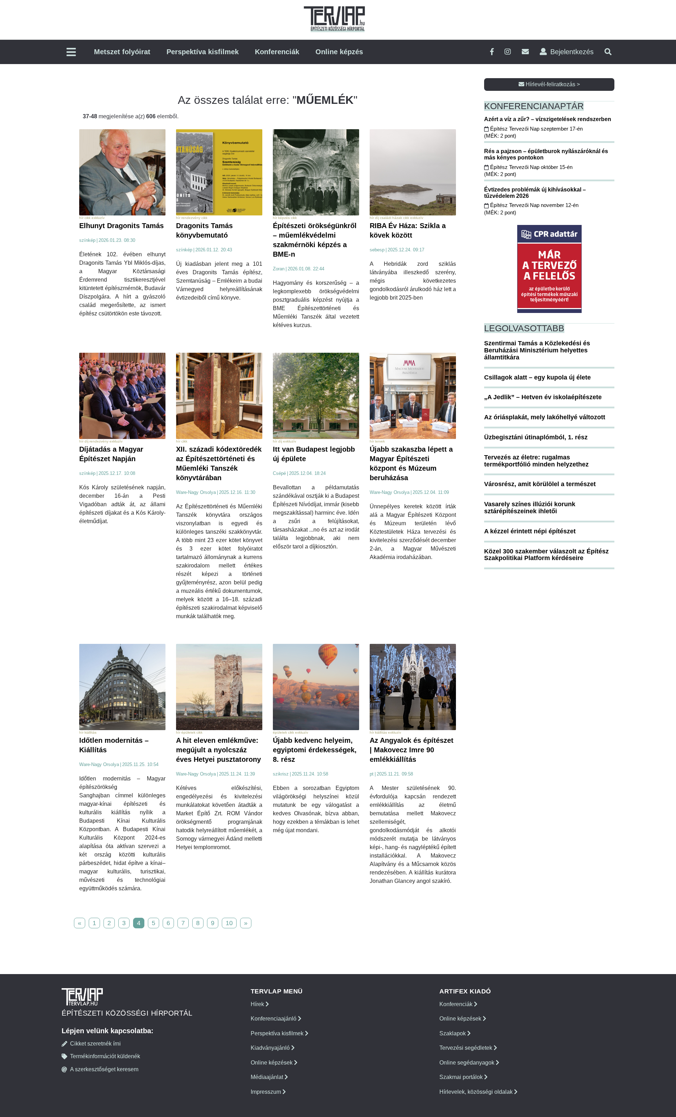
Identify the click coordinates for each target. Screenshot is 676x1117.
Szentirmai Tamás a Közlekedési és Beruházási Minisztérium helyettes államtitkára (537, 350)
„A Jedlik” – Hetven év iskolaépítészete (543, 397)
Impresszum (266, 1092)
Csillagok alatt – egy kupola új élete (537, 377)
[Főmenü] (71, 52)
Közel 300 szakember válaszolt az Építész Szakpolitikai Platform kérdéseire (546, 555)
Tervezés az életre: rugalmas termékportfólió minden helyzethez (536, 461)
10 (229, 923)
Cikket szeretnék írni (95, 1044)
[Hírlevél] (525, 52)
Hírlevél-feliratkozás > (552, 84)
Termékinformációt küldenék (105, 1056)
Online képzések (272, 1063)
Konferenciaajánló (274, 1019)
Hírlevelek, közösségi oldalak (476, 1092)
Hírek (258, 1004)
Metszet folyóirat (122, 52)
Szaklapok (453, 1033)
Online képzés (339, 52)
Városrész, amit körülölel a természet (540, 484)
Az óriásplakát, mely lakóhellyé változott (544, 417)
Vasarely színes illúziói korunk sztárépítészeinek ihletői (529, 508)
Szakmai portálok (461, 1077)
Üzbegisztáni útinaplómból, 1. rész (536, 437)
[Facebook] (491, 52)
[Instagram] (508, 52)
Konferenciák (277, 52)
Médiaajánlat (267, 1077)
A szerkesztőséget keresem (104, 1069)
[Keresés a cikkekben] (608, 52)
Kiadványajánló (271, 1048)
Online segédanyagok (467, 1063)
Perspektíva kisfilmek (203, 52)
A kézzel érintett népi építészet (530, 531)
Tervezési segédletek (466, 1048)
